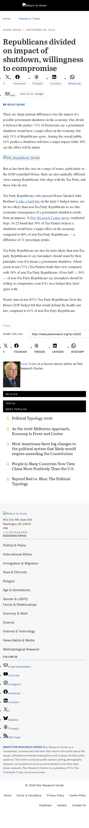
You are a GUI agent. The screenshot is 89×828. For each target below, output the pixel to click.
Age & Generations (16, 590)
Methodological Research (21, 649)
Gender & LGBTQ (15, 599)
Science (8, 622)
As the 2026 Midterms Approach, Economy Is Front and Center (41, 431)
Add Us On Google (31, 94)
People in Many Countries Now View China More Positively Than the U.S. (43, 466)
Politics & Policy (14, 545)
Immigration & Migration (20, 563)
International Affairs (17, 554)
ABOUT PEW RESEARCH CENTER (22, 747)
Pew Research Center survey (50, 217)
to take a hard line (28, 201)
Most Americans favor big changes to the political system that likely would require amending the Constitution (44, 448)
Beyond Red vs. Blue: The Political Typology (41, 481)
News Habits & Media (18, 640)
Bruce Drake (16, 104)
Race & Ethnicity (15, 572)
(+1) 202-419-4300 (15, 532)
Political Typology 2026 (32, 418)
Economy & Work (15, 613)
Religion (9, 581)
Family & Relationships (20, 604)
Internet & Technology (19, 631)
